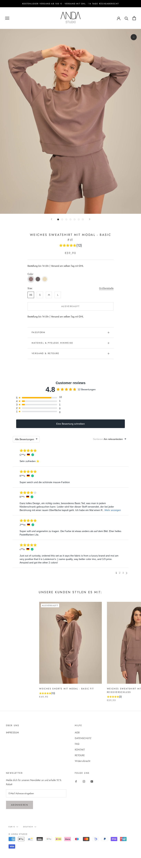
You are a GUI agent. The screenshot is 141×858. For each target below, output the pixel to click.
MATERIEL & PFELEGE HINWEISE (52, 342)
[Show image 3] (66, 219)
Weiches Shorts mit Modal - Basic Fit (66, 688)
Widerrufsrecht (82, 761)
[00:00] (70, 121)
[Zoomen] (134, 37)
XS (30, 295)
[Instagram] (84, 781)
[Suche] (126, 18)
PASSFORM (38, 332)
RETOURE (80, 755)
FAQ (77, 744)
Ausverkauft (70, 306)
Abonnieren (19, 804)
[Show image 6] (79, 219)
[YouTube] (92, 781)
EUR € (12, 826)
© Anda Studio (18, 834)
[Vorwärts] (89, 219)
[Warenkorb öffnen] (134, 18)
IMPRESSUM (12, 732)
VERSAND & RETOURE (45, 353)
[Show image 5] (74, 219)
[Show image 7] (83, 219)
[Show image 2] (62, 219)
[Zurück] (51, 219)
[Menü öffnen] (7, 18)
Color (30, 274)
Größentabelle (106, 288)
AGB (77, 732)
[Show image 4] (70, 219)
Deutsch (28, 826)
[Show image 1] (58, 219)
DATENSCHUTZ (83, 738)
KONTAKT (80, 749)
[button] (31, 279)
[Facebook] (76, 781)
